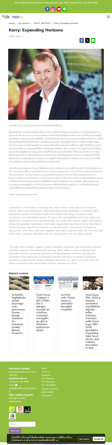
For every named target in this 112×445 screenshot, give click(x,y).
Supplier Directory (50, 388)
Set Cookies (84, 439)
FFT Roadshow (48, 381)
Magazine (46, 375)
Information (47, 395)
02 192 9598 (22, 381)
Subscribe (15, 430)
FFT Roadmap (48, 378)
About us (46, 371)
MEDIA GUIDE (48, 392)
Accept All (98, 439)
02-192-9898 (90, 2)
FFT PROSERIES (49, 385)
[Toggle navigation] (108, 17)
